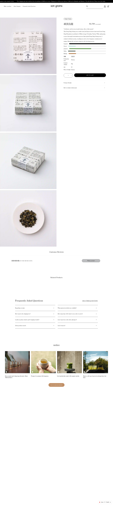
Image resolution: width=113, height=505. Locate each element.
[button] (91, 260)
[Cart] (108, 6)
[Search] (87, 6)
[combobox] (95, 6)
